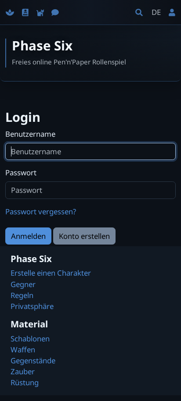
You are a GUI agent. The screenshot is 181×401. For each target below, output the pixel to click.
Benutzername (30, 134)
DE (156, 12)
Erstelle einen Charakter (51, 273)
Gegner (23, 284)
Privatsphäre (32, 306)
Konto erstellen (84, 236)
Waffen (23, 349)
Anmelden (28, 236)
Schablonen (30, 339)
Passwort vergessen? (40, 211)
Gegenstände (33, 360)
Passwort (20, 172)
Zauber (23, 371)
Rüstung (25, 382)
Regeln (22, 295)
